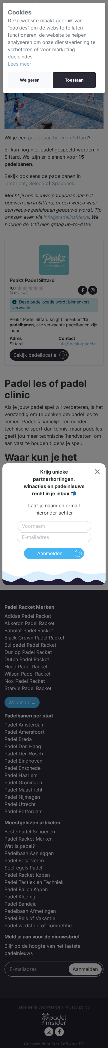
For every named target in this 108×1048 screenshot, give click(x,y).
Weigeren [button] (30, 80)
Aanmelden (49, 553)
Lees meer (19, 64)
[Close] (97, 471)
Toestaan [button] (74, 80)
